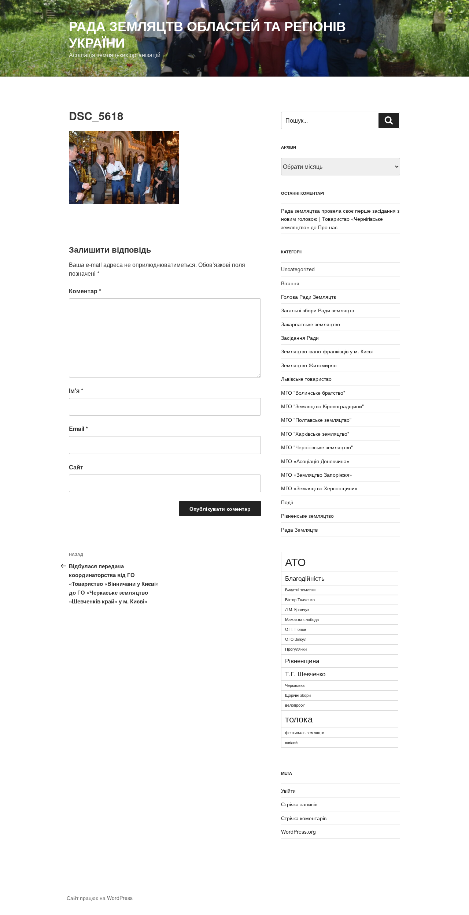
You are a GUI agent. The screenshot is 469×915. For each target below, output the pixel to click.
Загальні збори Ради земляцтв (317, 310)
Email (78, 428)
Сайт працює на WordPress (100, 897)
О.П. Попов (295, 629)
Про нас (327, 227)
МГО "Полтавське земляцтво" (316, 419)
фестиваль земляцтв (304, 732)
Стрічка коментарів (303, 818)
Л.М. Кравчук (297, 609)
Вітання (290, 283)
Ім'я (76, 390)
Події (287, 502)
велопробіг (295, 705)
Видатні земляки (300, 589)
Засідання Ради (300, 337)
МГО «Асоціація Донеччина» (315, 461)
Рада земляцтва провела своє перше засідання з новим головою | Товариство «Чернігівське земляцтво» (340, 219)
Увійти (288, 790)
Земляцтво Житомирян (309, 365)
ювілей (291, 742)
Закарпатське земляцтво (310, 324)
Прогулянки (296, 649)
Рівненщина (302, 660)
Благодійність (305, 578)
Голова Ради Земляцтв (308, 296)
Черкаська (294, 685)
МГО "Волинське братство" (313, 392)
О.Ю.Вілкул (295, 639)
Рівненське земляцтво (307, 515)
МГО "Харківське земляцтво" (315, 433)
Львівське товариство (306, 378)
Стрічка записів (299, 804)
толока (299, 718)
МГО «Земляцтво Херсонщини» (319, 488)
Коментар (85, 291)
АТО (295, 561)
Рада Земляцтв (299, 529)
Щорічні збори (298, 695)
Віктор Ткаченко (300, 599)
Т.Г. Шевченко (305, 673)
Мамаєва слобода (302, 619)
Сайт (76, 467)
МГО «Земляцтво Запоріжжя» (316, 474)
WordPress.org (298, 831)
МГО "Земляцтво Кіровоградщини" (322, 406)
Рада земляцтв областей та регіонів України (207, 34)
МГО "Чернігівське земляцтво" (317, 447)
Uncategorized (298, 269)
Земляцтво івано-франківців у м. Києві (327, 351)
